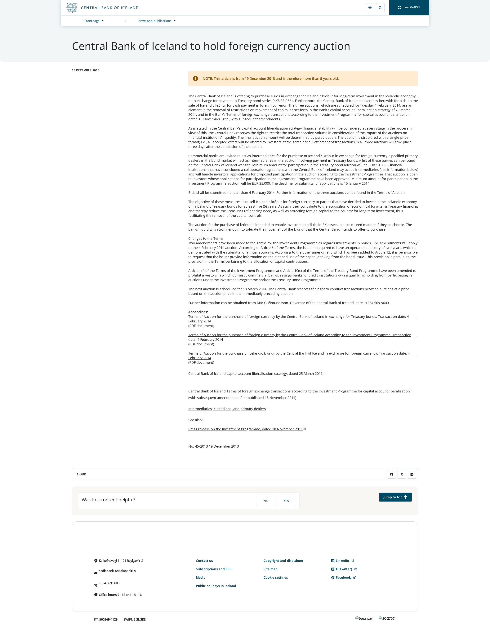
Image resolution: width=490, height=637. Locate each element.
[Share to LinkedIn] (412, 474)
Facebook (343, 577)
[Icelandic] (370, 7)
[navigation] (409, 7)
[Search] (380, 7)
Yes (286, 501)
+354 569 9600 (109, 583)
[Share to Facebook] (391, 474)
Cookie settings (276, 577)
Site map (270, 569)
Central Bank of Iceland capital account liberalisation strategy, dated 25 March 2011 (255, 373)
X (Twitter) (344, 569)
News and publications (155, 21)
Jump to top (393, 497)
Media (201, 577)
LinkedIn (342, 561)
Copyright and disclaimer (283, 561)
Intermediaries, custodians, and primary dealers (227, 408)
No (266, 501)
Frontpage (92, 21)
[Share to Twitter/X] (402, 474)
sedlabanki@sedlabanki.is (117, 571)
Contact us (204, 561)
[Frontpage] (109, 8)
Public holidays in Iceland (216, 586)
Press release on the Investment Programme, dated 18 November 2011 (245, 429)
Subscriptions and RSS (214, 569)
